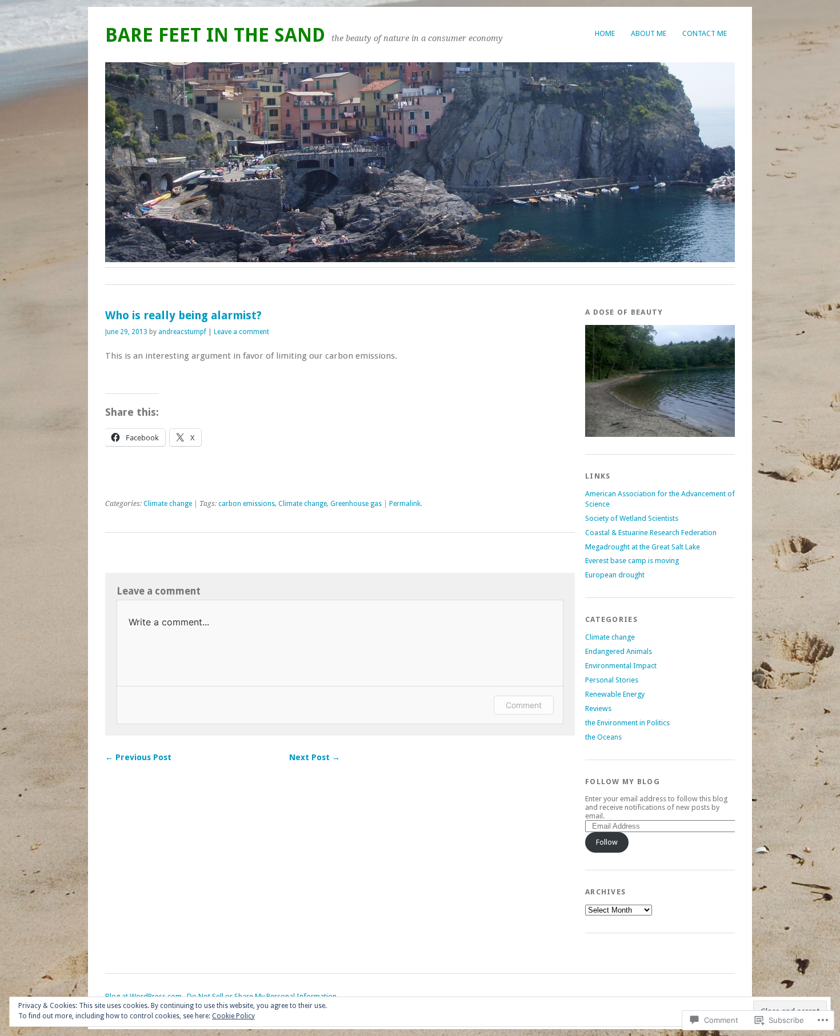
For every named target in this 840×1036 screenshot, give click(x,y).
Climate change (167, 504)
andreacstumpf (182, 332)
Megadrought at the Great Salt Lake (642, 547)
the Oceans (603, 737)
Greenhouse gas (356, 504)
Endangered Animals (618, 651)
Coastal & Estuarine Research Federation (651, 532)
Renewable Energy (615, 694)
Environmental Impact (621, 665)
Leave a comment (241, 332)
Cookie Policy (233, 1016)
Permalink (405, 504)
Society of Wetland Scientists (631, 518)
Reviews (598, 708)
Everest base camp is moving (632, 560)
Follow (607, 842)
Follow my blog (622, 781)
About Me (648, 33)
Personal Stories (611, 680)
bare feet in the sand (215, 35)
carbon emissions (246, 504)
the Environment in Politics (627, 722)
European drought (615, 575)
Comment (524, 705)
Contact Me (704, 33)
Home (605, 33)
